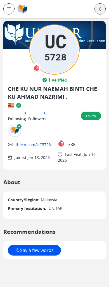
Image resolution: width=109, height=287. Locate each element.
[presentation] (36, 67)
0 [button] (25, 113)
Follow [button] (91, 116)
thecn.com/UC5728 (33, 144)
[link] (22, 9)
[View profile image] (54, 49)
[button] (9, 8)
